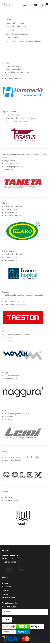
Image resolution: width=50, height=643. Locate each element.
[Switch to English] (35, 5)
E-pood (5, 583)
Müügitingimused (9, 606)
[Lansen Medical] (7, 5)
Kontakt (5, 594)
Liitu (7, 619)
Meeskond (6, 586)
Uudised (5, 590)
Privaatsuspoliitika (9, 603)
